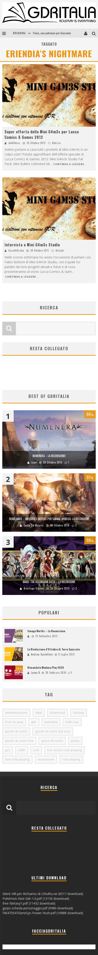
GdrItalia (51, 722)
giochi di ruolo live (19, 741)
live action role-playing (64, 750)
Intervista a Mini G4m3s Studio (32, 244)
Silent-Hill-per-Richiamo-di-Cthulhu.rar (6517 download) (43, 894)
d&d (39, 713)
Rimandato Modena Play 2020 (45, 667)
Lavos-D (35, 672)
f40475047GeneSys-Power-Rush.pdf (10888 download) (43, 913)
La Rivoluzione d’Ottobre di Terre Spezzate (53, 649)
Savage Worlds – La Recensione (46, 631)
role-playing (71, 759)
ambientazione (16, 713)
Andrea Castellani (42, 654)
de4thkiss (14, 143)
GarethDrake (16, 250)
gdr (33, 722)
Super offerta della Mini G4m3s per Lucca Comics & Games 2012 (42, 134)
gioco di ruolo (52, 741)
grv (7, 750)
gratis (75, 741)
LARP (21, 750)
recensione (46, 759)
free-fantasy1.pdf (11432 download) (29, 903)
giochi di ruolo (16, 731)
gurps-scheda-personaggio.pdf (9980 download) (38, 908)
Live (36, 750)
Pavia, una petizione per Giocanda (52, 33)
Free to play (14, 722)
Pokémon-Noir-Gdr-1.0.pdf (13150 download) (36, 898)
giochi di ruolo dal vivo (52, 731)
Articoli (60, 250)
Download (57, 713)
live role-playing (17, 759)
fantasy (78, 713)
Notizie (56, 143)
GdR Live (72, 722)
